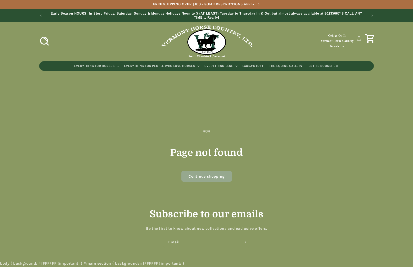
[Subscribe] (244, 242)
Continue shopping (207, 176)
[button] (44, 41)
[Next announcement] (372, 15)
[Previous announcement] (41, 15)
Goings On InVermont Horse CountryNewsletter (337, 41)
